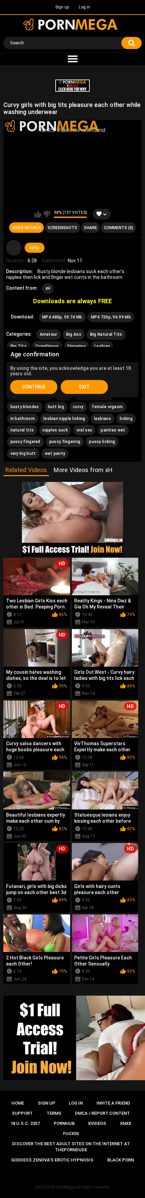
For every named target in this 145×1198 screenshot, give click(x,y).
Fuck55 (71, 1133)
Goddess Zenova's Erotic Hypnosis (52, 1159)
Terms (54, 1113)
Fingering (76, 346)
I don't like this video (46, 214)
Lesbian (102, 346)
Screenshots (62, 227)
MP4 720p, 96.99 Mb (111, 317)
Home (17, 1103)
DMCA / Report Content (102, 1113)
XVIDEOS (97, 1123)
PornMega (65, 1187)
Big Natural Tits (106, 334)
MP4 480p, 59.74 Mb (62, 317)
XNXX (125, 1123)
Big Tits (18, 346)
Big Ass (73, 334)
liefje (34, 247)
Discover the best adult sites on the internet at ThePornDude (71, 1146)
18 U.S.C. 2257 (25, 1123)
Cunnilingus (47, 346)
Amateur (48, 334)
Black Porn (120, 1159)
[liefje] (14, 248)
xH (48, 288)
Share (90, 227)
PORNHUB (64, 1123)
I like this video (37, 214)
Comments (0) (118, 227)
